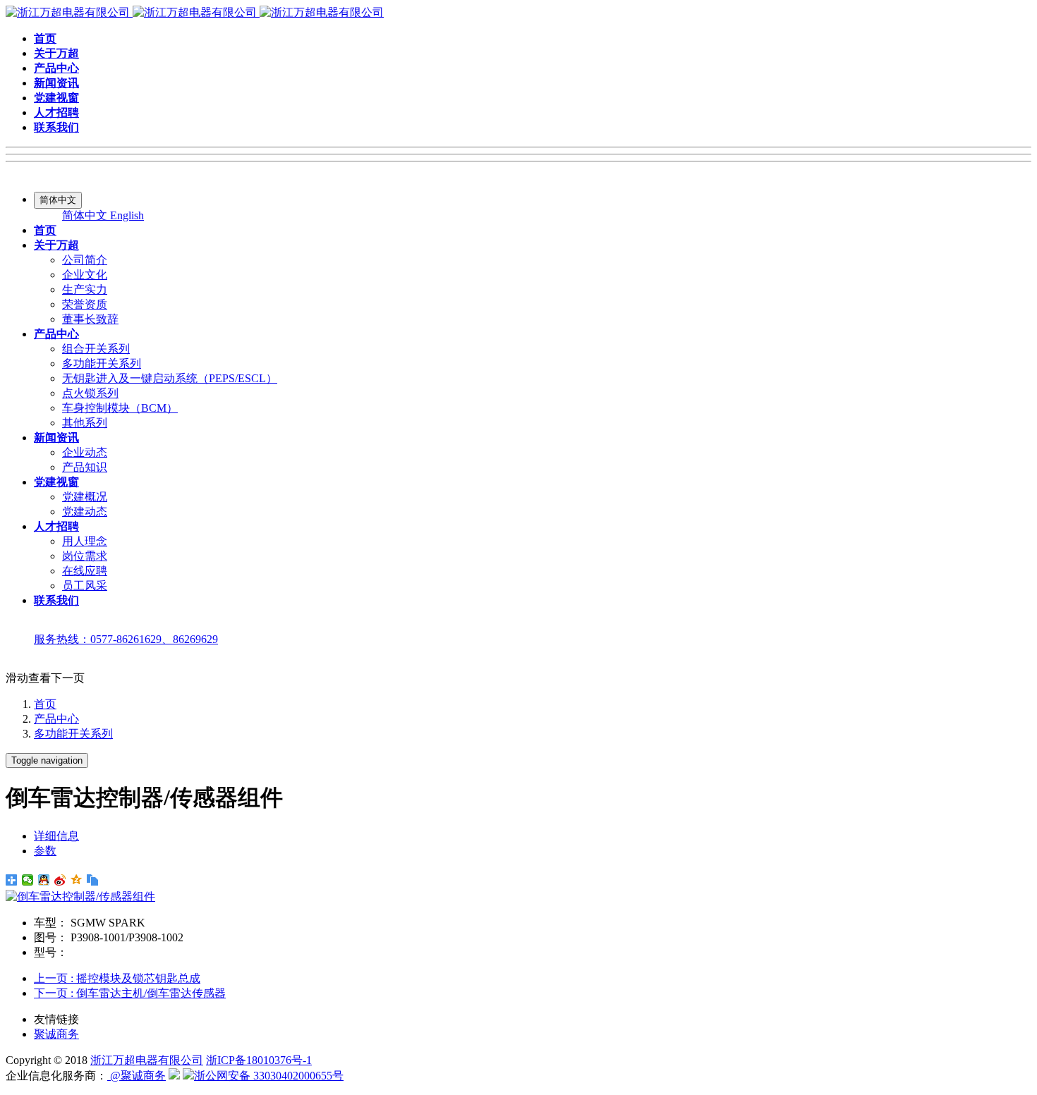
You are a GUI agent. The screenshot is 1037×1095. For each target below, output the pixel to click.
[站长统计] (174, 1076)
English (127, 215)
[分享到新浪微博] (60, 880)
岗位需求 (84, 556)
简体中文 (86, 215)
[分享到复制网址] (93, 880)
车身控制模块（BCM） (120, 408)
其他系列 (84, 423)
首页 (45, 704)
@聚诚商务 (136, 1076)
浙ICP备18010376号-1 (259, 1060)
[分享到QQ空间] (77, 880)
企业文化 (84, 275)
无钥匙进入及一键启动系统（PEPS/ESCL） (169, 378)
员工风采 (84, 586)
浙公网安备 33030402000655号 (269, 1076)
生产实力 (84, 289)
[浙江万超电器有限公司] (195, 12)
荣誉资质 (84, 304)
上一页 (117, 978)
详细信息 (56, 836)
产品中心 (56, 719)
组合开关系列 (96, 349)
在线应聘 (84, 571)
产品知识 (84, 467)
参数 (45, 851)
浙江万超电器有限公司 (146, 1060)
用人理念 (84, 541)
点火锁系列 (90, 393)
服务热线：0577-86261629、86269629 (126, 639)
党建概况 (84, 497)
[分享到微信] (28, 880)
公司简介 (84, 260)
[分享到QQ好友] (44, 880)
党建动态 (84, 512)
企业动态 (84, 452)
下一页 (130, 993)
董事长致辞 (90, 319)
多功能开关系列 (101, 363)
